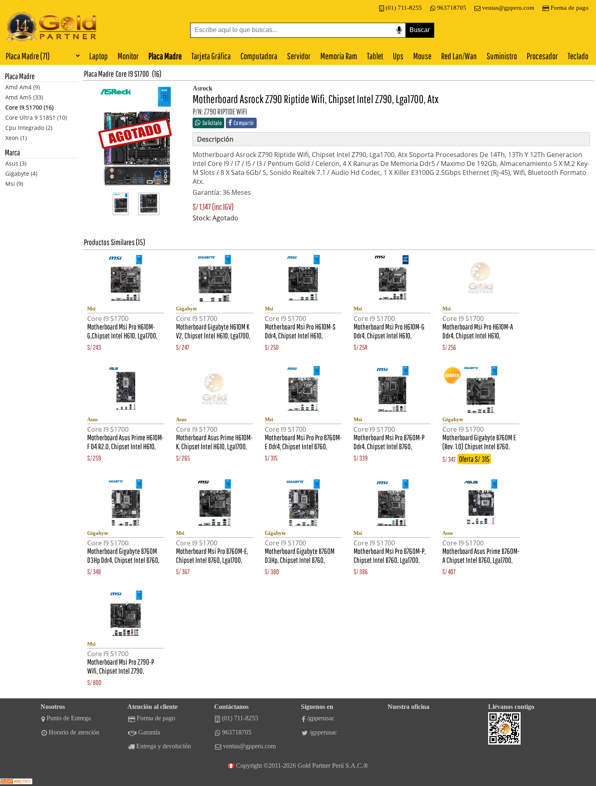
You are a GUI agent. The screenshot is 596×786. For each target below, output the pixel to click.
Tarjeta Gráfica (211, 56)
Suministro (502, 56)
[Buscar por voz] (398, 30)
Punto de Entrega (69, 718)
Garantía (149, 732)
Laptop (98, 56)
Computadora (258, 56)
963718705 (451, 7)
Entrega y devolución (163, 746)
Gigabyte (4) (21, 173)
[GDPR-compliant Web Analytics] (16, 782)
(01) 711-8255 (404, 7)
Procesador (542, 56)
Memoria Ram (338, 56)
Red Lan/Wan (459, 56)
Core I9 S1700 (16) (29, 107)
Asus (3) (15, 163)
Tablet (375, 56)
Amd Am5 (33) (24, 97)
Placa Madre (165, 56)
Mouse (422, 56)
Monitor (128, 56)
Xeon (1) (16, 138)
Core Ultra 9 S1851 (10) (36, 117)
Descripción (215, 139)
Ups (398, 56)
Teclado (578, 56)
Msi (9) (14, 183)
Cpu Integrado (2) (28, 127)
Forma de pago (570, 7)
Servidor (299, 56)
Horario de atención (74, 732)
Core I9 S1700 (132, 73)
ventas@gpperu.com (508, 7)
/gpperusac (320, 718)
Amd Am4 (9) (22, 87)
